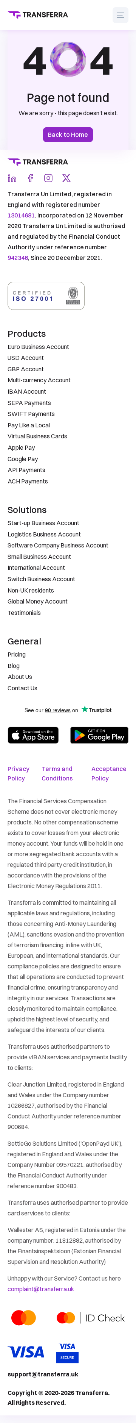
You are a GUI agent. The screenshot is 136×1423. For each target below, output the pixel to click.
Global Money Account (38, 601)
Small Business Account (39, 556)
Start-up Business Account (43, 523)
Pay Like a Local (29, 425)
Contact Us (22, 688)
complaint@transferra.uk (41, 1289)
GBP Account (26, 369)
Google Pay (23, 459)
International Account (36, 567)
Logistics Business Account (44, 534)
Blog (14, 665)
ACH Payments (28, 481)
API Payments (26, 470)
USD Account (26, 357)
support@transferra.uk (43, 1374)
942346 (18, 257)
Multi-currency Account (39, 380)
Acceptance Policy (109, 773)
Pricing (17, 654)
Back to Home (68, 134)
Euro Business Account (38, 346)
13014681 (21, 215)
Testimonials (24, 612)
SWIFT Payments (31, 414)
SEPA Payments (29, 403)
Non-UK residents (31, 590)
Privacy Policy (18, 773)
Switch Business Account (41, 579)
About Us (20, 676)
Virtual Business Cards (37, 436)
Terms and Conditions (57, 773)
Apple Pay (21, 447)
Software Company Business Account (58, 545)
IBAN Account (27, 391)
